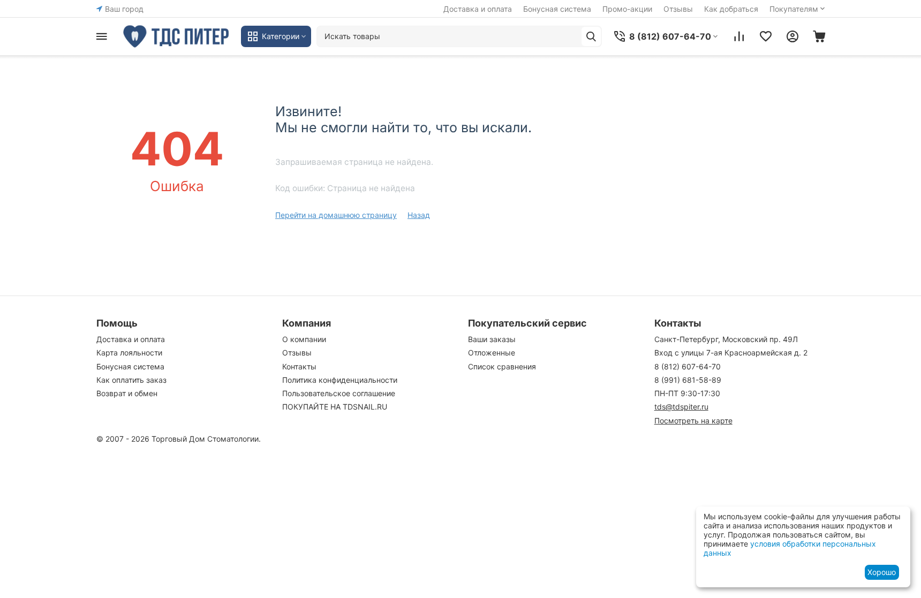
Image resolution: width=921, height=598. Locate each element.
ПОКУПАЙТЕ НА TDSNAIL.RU (334, 406)
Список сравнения (502, 366)
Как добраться (731, 8)
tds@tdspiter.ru (681, 406)
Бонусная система (557, 8)
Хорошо (881, 572)
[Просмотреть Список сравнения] (739, 36)
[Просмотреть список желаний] (765, 36)
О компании (304, 339)
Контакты (299, 366)
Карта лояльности (129, 352)
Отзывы (678, 8)
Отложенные (491, 352)
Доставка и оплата (477, 8)
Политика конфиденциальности (339, 379)
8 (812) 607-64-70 (687, 366)
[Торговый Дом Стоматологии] (176, 36)
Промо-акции (627, 8)
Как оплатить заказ (131, 379)
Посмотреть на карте (693, 420)
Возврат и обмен (126, 393)
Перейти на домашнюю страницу (336, 214)
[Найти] (591, 36)
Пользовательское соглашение (338, 393)
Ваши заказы (492, 339)
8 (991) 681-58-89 (687, 379)
